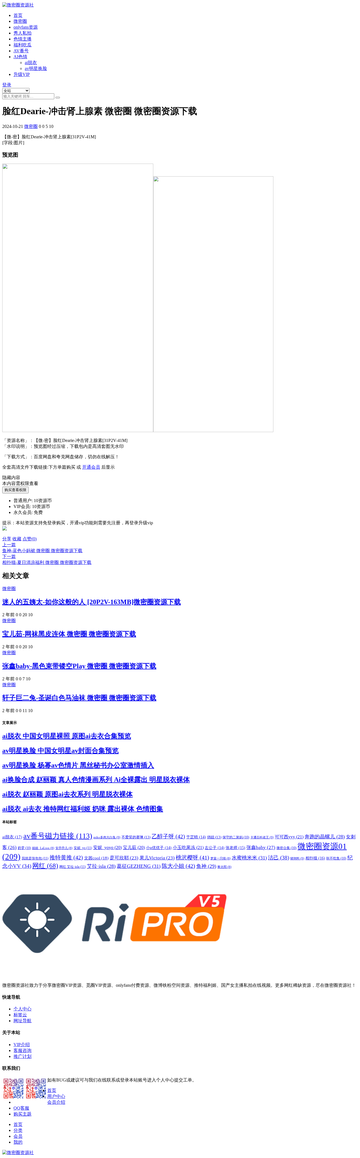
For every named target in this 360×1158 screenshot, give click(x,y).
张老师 (235, 847)
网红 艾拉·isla (72, 867)
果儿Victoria (157, 858)
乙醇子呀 (168, 836)
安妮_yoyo (107, 847)
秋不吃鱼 (336, 858)
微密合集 (286, 848)
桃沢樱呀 (192, 857)
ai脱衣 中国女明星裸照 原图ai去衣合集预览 (66, 736)
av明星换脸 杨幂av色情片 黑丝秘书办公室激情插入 (78, 765)
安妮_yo (83, 848)
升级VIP (22, 74)
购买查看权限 (15, 490)
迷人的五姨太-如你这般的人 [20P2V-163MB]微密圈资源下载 (91, 602)
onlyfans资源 (26, 27)
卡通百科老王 (262, 837)
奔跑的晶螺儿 (325, 836)
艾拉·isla (101, 866)
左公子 (214, 848)
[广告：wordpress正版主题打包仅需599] (4, 533)
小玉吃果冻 (188, 847)
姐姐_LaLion (43, 848)
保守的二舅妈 (235, 837)
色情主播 (23, 39)
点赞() (29, 538)
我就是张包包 (35, 858)
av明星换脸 (36, 68)
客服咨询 (23, 1050)
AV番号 (21, 50)
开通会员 (91, 467)
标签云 (20, 1014)
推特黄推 (66, 857)
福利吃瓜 (23, 44)
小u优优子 (159, 848)
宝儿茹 (134, 847)
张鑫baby (260, 847)
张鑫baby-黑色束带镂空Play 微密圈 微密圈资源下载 (79, 666)
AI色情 (20, 56)
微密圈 (20, 21)
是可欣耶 (124, 858)
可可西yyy (289, 836)
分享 (6, 538)
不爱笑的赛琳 (136, 837)
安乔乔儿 (64, 848)
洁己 (278, 858)
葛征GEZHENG (139, 866)
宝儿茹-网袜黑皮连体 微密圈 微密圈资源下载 (69, 634)
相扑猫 (315, 858)
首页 (18, 15)
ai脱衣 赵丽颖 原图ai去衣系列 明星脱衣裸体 (67, 794)
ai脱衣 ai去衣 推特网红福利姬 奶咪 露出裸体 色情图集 (82, 808)
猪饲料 (297, 858)
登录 (6, 84)
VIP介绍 (22, 1044)
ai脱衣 (31, 62)
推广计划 (23, 1056)
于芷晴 (196, 837)
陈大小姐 (178, 866)
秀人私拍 (23, 33)
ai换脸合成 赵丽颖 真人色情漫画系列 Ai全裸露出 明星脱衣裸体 (96, 779)
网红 (45, 865)
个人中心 (23, 1008)
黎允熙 (224, 866)
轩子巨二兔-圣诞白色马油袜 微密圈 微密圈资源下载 (79, 697)
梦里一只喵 (220, 858)
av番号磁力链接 (57, 836)
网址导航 (23, 1020)
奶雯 (24, 848)
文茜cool (96, 857)
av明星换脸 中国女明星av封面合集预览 (60, 750)
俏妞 (214, 837)
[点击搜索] (57, 97)
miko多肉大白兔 (106, 837)
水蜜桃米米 (249, 858)
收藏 (16, 538)
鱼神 (206, 866)
